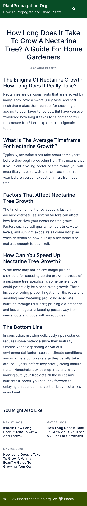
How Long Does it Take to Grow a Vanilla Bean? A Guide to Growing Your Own (21, 460)
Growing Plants (43, 68)
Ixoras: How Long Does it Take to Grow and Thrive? (20, 432)
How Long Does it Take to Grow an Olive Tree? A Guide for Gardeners (65, 432)
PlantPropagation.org (25, 5)
